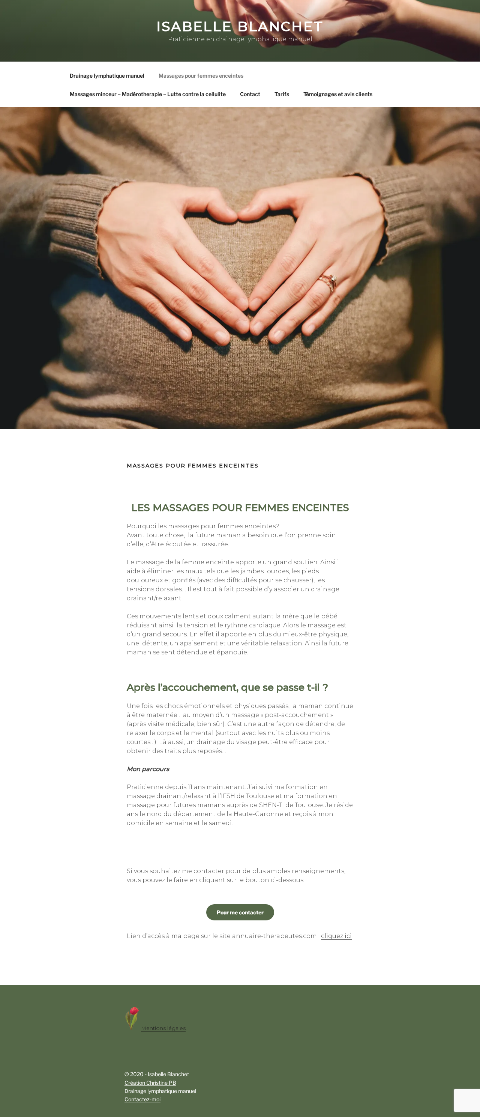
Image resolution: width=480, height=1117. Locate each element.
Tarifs (281, 94)
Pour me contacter (240, 912)
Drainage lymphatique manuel (107, 75)
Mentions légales (163, 1028)
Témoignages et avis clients (337, 94)
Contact (250, 94)
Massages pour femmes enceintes (201, 75)
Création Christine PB (150, 1082)
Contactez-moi (142, 1099)
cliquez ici (336, 936)
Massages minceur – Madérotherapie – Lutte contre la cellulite (148, 94)
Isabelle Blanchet (240, 26)
